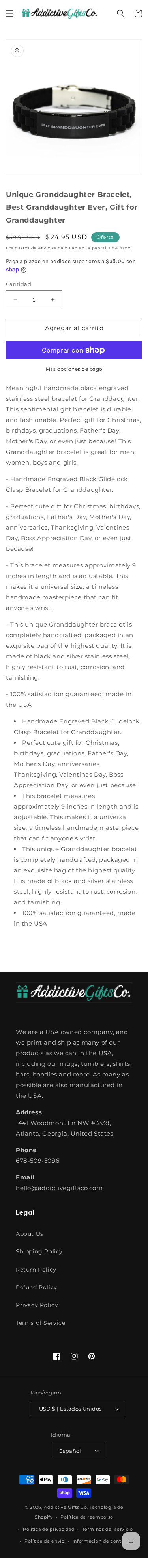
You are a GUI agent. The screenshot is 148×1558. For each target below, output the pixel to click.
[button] (10, 13)
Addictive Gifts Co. (66, 1507)
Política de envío (44, 1541)
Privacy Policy (37, 1305)
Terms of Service (41, 1322)
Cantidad (18, 284)
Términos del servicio (107, 1529)
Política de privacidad (48, 1529)
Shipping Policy (39, 1251)
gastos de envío (33, 248)
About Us (29, 1233)
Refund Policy (36, 1287)
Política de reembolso (86, 1517)
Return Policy (36, 1269)
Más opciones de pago (74, 369)
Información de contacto (102, 1541)
